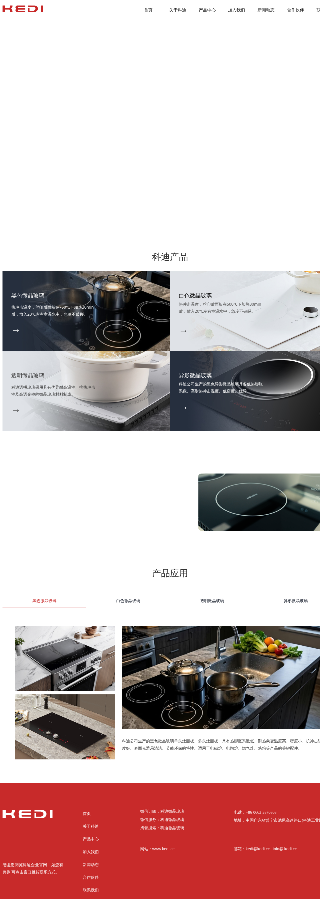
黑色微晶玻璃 (44, 601)
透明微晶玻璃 (212, 601)
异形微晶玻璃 (296, 601)
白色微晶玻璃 (128, 601)
